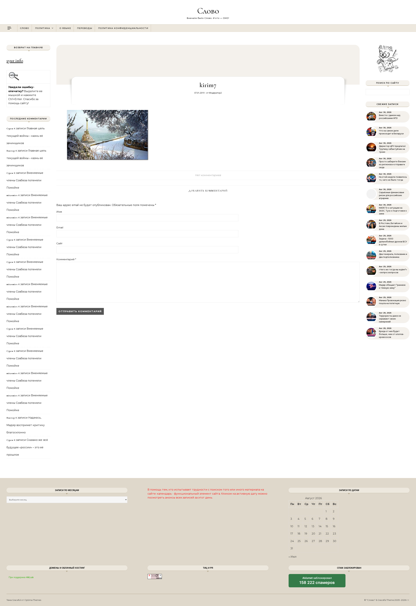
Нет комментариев (208, 175)
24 (292, 541)
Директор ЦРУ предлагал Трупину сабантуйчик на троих (392, 149)
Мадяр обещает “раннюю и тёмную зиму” (392, 286)
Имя (59, 211)
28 (320, 541)
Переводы (84, 28)
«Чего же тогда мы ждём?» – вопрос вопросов (393, 271)
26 (306, 541)
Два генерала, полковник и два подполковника (393, 255)
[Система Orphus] (14, 79)
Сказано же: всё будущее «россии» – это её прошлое (27, 447)
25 (299, 541)
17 (291, 533)
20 (313, 533)
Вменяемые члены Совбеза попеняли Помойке (24, 180)
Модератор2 (215, 92)
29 (327, 541)
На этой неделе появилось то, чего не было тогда (393, 178)
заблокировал (317, 581)
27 (313, 541)
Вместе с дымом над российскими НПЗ (389, 116)
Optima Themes (32, 600)
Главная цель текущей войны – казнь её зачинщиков (25, 136)
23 (334, 533)
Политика (42, 28)
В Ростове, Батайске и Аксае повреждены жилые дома (393, 226)
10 (291, 526)
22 (327, 533)
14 (320, 526)
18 (299, 533)
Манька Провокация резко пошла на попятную (392, 302)
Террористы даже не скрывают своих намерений (390, 319)
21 (320, 533)
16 (334, 526)
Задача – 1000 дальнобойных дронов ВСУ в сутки (393, 241)
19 (306, 533)
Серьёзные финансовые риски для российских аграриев (391, 195)
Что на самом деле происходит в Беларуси (391, 132)
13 (313, 526)
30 (334, 541)
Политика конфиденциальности (123, 28)
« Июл (293, 556)
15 (327, 526)
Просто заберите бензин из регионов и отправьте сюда (392, 164)
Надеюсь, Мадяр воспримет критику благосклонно (25, 425)
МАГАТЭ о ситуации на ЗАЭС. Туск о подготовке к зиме (393, 211)
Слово (208, 10)
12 (306, 526)
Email (59, 227)
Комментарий (66, 259)
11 (298, 526)
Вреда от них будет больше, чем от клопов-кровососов (391, 334)
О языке (65, 28)
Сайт (59, 243)
